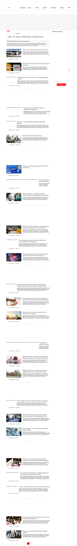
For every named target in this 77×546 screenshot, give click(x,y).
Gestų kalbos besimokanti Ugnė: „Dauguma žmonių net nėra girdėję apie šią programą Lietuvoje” (34, 473)
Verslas (37, 7)
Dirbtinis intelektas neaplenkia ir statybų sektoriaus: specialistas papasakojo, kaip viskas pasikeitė (36, 227)
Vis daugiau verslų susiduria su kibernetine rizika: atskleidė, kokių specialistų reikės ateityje (35, 254)
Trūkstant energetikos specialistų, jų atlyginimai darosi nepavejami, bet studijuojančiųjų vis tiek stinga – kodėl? (35, 416)
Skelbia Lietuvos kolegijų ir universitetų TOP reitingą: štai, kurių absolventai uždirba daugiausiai (36, 459)
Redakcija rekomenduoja (26, 36)
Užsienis (45, 7)
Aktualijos (10, 36)
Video (69, 7)
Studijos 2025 (11, 72)
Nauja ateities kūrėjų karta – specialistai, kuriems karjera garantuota (44, 182)
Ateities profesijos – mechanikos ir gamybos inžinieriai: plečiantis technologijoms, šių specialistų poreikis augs (36, 195)
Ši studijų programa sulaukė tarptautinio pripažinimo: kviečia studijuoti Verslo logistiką (32, 240)
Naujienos (8, 33)
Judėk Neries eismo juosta (38, 36)
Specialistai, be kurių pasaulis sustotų (32, 135)
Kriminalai (18, 36)
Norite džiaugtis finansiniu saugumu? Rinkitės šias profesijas (32, 401)
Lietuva (29, 7)
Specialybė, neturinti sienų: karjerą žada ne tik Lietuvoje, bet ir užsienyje (34, 312)
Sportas (62, 7)
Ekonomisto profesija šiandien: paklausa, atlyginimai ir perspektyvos (34, 108)
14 (8, 85)
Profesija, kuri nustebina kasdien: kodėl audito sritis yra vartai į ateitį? (44, 345)
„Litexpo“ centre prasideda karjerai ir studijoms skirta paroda (34, 486)
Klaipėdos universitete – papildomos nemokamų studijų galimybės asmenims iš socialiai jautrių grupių (35, 372)
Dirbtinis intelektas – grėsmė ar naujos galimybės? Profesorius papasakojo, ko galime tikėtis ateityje (35, 357)
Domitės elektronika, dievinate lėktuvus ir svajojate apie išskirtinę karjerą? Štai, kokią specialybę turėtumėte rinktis (32, 285)
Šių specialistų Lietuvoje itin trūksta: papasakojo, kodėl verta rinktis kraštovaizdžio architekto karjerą (36, 299)
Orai (14, 36)
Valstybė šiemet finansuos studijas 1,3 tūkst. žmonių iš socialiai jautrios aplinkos (36, 517)
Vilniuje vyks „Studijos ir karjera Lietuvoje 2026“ (35, 49)
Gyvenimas (53, 7)
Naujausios (22, 7)
